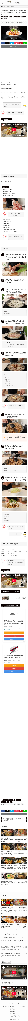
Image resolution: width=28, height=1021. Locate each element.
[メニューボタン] (25, 2)
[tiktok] (10, 1004)
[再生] (3, 978)
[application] (14, 972)
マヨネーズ (17, 16)
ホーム (3, 1006)
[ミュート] (23, 978)
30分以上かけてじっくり (14, 1015)
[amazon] (17, 1004)
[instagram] (9, 1004)
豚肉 (5, 18)
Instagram (16, 560)
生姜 (15, 804)
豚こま (18, 804)
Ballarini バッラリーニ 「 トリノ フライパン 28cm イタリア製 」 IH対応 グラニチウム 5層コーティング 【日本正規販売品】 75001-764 (13, 622)
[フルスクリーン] (25, 978)
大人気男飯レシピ (23, 1006)
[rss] (19, 1004)
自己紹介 (12, 1016)
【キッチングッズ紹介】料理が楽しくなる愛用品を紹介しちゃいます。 (18, 598)
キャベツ (10, 804)
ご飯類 (10, 16)
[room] (12, 1004)
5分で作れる (12, 1008)
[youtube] (15, 1004)
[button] (3, 43)
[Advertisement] (14, 63)
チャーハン (7, 1016)
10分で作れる (12, 1009)
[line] (14, 1004)
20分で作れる (12, 1013)
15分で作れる (5, 16)
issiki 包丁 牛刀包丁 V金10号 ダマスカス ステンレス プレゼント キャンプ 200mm (13, 656)
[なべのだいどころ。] (14, 2)
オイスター (5, 804)
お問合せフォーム (9, 955)
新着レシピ (23, 16)
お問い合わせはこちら (18, 1016)
